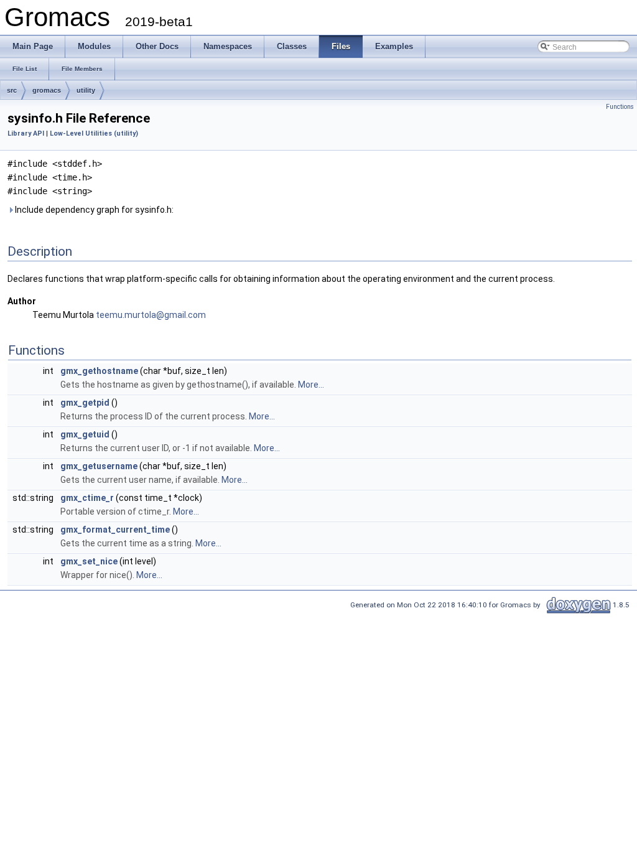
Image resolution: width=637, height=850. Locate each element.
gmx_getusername (98, 466)
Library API (25, 133)
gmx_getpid (84, 403)
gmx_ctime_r (87, 498)
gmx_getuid (84, 434)
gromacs (46, 90)
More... (311, 385)
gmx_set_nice (89, 561)
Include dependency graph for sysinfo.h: (93, 210)
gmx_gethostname (99, 371)
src (12, 90)
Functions (620, 107)
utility (86, 90)
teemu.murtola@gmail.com (151, 315)
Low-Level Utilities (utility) (94, 133)
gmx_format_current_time (115, 530)
